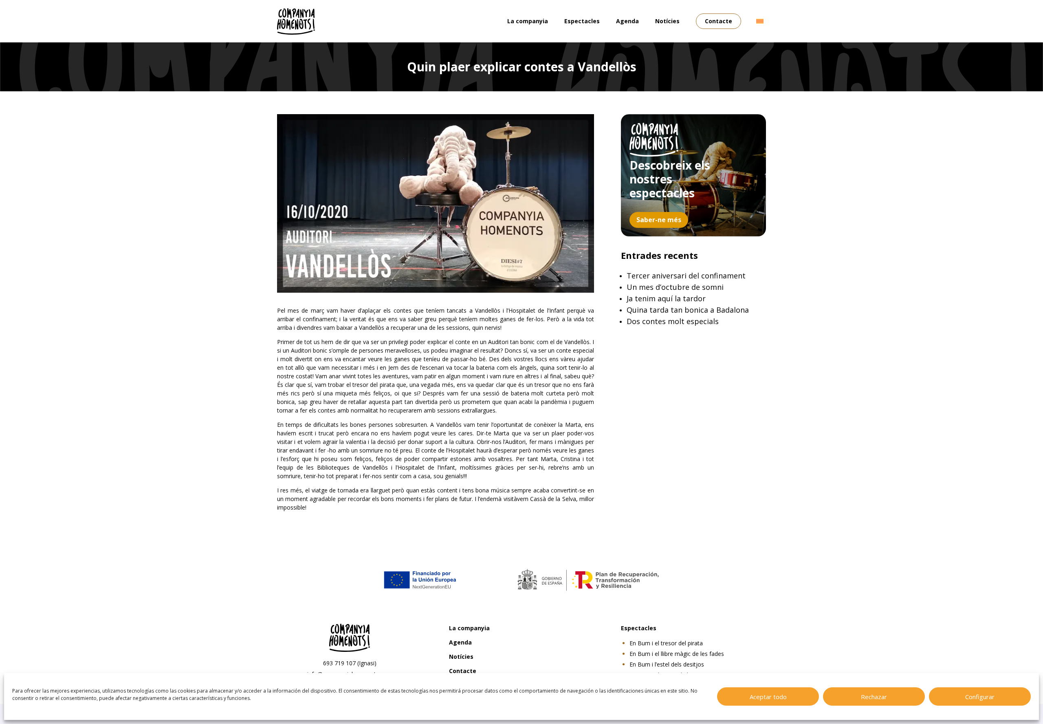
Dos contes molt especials (673, 321)
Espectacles (582, 21)
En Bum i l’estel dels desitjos (666, 664)
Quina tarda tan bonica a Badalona (688, 310)
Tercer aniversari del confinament (686, 275)
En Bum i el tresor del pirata (666, 643)
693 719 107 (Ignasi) (349, 663)
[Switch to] (760, 21)
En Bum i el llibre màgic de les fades (676, 654)
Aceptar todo (768, 697)
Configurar (980, 697)
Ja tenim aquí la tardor (666, 298)
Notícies (667, 21)
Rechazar (874, 697)
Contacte (718, 21)
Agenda (627, 21)
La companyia (527, 21)
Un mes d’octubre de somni (675, 287)
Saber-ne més (658, 219)
